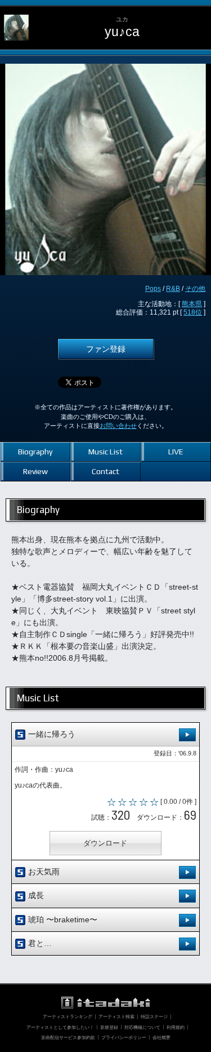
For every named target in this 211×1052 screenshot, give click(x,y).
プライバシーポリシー (123, 1037)
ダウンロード (105, 843)
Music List (105, 451)
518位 (192, 312)
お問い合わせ (118, 425)
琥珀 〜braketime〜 (61, 919)
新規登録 (109, 1027)
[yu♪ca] (16, 14)
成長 (35, 895)
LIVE (175, 451)
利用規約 (176, 1027)
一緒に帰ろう (50, 734)
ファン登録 (105, 348)
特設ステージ (154, 1016)
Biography (35, 451)
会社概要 (161, 1037)
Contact (105, 471)
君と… (39, 943)
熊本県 (192, 304)
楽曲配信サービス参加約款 (68, 1037)
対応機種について (142, 1027)
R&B (173, 289)
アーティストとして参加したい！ (60, 1027)
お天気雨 (43, 871)
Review (35, 471)
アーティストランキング (67, 1016)
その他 (195, 289)
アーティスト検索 (116, 1016)
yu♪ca (122, 32)
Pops (153, 289)
